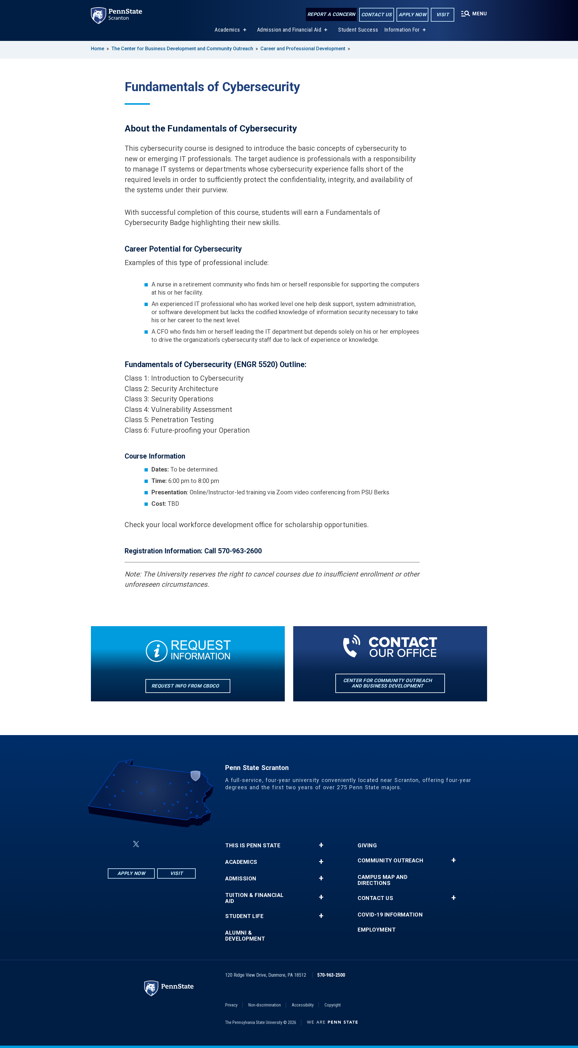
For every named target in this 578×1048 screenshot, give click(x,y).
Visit (442, 14)
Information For (402, 29)
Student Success (358, 29)
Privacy (231, 1005)
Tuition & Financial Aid (254, 898)
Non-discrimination (264, 1005)
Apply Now (413, 14)
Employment (377, 930)
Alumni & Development (245, 936)
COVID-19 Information (390, 915)
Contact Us (376, 14)
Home (97, 48)
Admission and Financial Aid (289, 29)
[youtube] (166, 844)
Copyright (333, 1005)
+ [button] (321, 845)
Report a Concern (331, 14)
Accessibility (303, 1005)
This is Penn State (252, 845)
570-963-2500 (331, 975)
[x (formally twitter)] (136, 844)
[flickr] (150, 844)
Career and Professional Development (302, 48)
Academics (227, 29)
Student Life (244, 916)
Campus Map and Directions (382, 880)
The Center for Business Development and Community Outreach (182, 48)
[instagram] (182, 844)
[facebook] (121, 844)
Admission (240, 879)
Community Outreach (390, 861)
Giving (367, 845)
